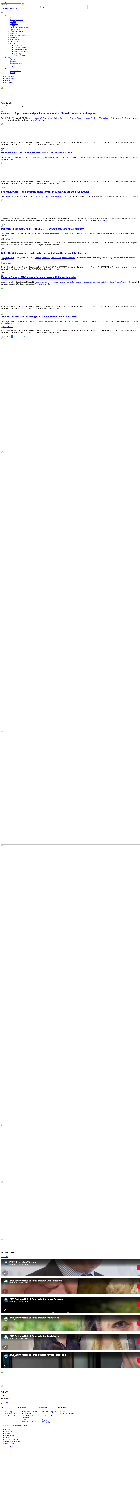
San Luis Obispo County (22, 51)
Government (48, 321)
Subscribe (13, 8)
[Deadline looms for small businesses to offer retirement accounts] (9, 178)
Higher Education (16, 30)
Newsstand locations (28, 1421)
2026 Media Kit (26, 1413)
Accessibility (9, 1435)
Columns (13, 22)
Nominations (9, 76)
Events (7, 80)
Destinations (14, 24)
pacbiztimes (7, 196)
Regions (12, 43)
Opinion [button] (8, 57)
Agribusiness (14, 18)
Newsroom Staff (11, 1413)
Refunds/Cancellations (13, 1441)
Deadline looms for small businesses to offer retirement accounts (37, 152)
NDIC (11, 1447)
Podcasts (63, 1412)
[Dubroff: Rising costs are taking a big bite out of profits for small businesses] (7, 263)
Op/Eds (12, 67)
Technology (14, 41)
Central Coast (18, 45)
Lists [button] (7, 69)
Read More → (107, 220)
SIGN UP (4, 1257)
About (7, 1433)
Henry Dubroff (8, 233)
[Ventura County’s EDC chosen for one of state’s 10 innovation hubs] (9, 302)
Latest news (35, 118)
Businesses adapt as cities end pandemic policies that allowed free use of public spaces (48, 113)
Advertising (25, 1417)
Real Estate (13, 37)
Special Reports (10, 78)
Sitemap (8, 1437)
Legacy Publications (67, 1413)
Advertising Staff (11, 1415)
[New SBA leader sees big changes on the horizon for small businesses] (7, 327)
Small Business (15, 39)
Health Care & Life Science (19, 28)
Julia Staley (7, 118)
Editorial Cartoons (16, 63)
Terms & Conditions (12, 1439)
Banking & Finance (16, 20)
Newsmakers (9, 82)
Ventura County (19, 55)
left (41, 118)
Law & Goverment (16, 31)
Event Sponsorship (27, 1415)
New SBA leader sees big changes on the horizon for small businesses (39, 316)
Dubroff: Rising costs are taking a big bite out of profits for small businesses (43, 253)
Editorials (13, 61)
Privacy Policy (10, 1443)
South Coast (18, 53)
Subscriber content (83, 118)
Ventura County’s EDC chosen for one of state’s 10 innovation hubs (38, 277)
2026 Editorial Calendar (29, 1412)
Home (13, 107)
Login (7, 8)
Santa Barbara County (21, 49)
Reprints (12, 73)
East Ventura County (21, 47)
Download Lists (15, 71)
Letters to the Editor (16, 65)
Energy (12, 26)
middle (57, 157)
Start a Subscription (49, 1412)
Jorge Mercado (8, 282)
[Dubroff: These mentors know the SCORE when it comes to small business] (7, 239)
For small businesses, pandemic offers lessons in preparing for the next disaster (45, 191)
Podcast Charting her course (19, 35)
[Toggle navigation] (2, 12)
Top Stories (94, 118)
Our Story (8, 1412)
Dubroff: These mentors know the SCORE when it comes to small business (42, 228)
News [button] (7, 16)
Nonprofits (13, 33)
